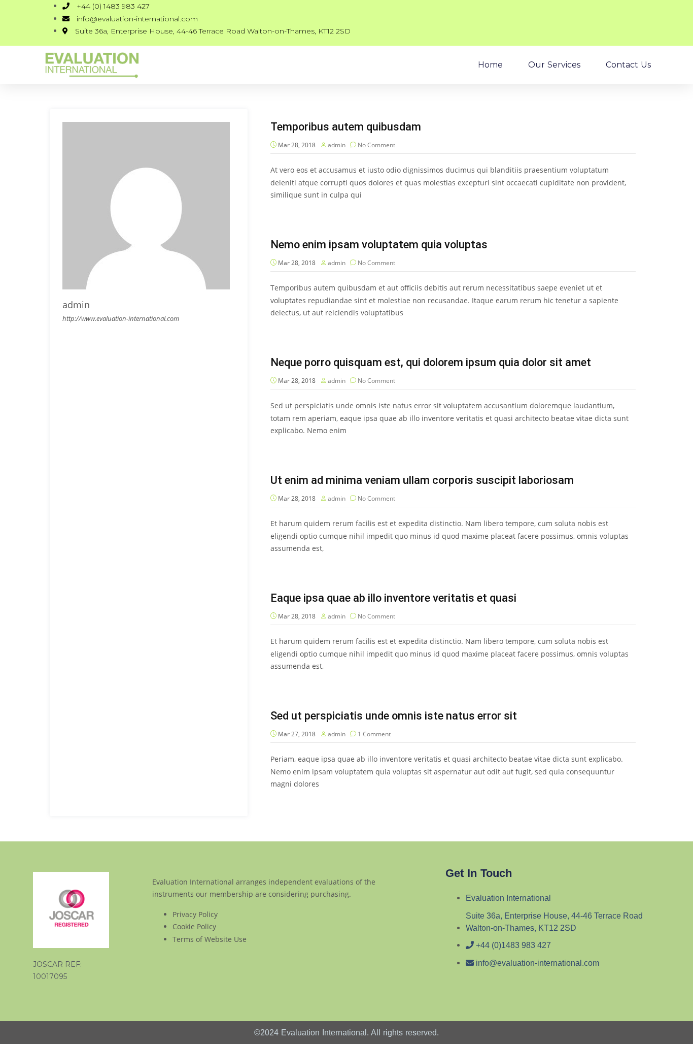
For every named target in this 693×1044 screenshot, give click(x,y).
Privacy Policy (195, 914)
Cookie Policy (194, 926)
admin (336, 145)
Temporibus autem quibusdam (345, 126)
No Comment (376, 145)
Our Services (554, 65)
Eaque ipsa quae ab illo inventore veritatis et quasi (393, 598)
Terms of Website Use (209, 939)
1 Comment (374, 734)
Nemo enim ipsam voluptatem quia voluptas (379, 244)
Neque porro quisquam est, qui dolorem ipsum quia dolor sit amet (430, 362)
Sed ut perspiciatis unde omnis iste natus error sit (393, 715)
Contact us (628, 65)
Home (490, 65)
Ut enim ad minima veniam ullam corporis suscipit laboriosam (422, 480)
